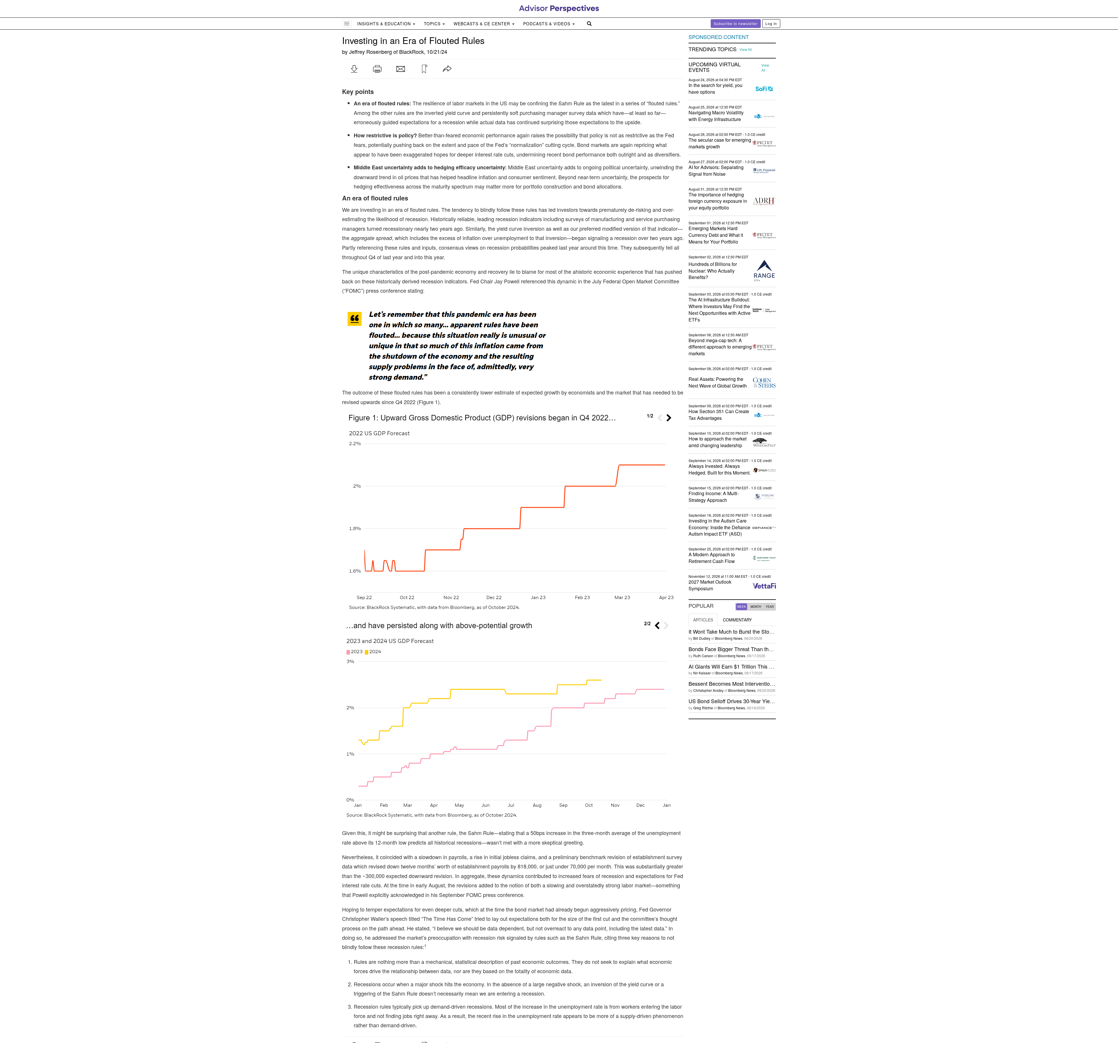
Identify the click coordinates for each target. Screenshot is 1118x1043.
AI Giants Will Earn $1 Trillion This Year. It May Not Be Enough (761, 666)
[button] (354, 69)
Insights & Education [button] (384, 23)
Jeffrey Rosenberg (370, 51)
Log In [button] (771, 23)
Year (770, 607)
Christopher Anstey (708, 690)
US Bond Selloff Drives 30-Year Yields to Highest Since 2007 (759, 701)
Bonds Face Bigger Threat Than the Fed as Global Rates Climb (762, 649)
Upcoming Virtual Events (715, 67)
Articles (703, 620)
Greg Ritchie (703, 707)
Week (741, 607)
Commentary (737, 620)
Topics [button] (433, 23)
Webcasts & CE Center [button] (483, 23)
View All (746, 49)
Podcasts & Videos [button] (547, 23)
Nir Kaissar (702, 672)
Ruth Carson (703, 655)
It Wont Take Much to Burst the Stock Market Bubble (749, 631)
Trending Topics (713, 49)
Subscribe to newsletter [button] (736, 23)
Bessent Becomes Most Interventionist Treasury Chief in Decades (765, 683)
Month (756, 607)
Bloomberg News (728, 638)
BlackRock (411, 51)
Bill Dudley (701, 638)
